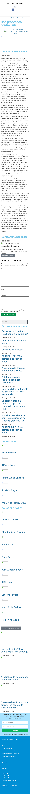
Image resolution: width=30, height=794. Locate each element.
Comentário (5, 269)
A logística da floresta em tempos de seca (13, 369)
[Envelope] (17, 10)
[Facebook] (13, 10)
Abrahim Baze (9, 452)
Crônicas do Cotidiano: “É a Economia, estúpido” (15, 332)
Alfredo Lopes (9, 465)
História (5, 773)
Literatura (5, 775)
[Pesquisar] (27, 322)
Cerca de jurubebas (12, 349)
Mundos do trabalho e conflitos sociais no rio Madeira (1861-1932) (14, 418)
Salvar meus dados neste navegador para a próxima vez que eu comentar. (14, 310)
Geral (4, 771)
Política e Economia (17, 18)
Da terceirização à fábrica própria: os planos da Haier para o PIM (14, 404)
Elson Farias (8, 557)
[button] (2, 13)
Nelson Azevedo (10, 619)
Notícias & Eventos (8, 778)
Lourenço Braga (10, 594)
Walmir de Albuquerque (14, 503)
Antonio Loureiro (10, 519)
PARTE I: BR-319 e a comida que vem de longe (12, 430)
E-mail (3, 295)
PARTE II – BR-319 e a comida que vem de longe (13, 359)
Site (2, 302)
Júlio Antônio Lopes (12, 569)
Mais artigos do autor (7, 255)
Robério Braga (9, 490)
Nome (3, 289)
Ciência (4, 768)
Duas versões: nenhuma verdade (14, 342)
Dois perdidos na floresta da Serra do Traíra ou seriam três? (15, 392)
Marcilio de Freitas (11, 607)
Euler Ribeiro (8, 544)
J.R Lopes (7, 582)
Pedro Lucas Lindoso (13, 477)
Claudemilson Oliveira (13, 532)
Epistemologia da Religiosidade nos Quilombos (11, 380)
